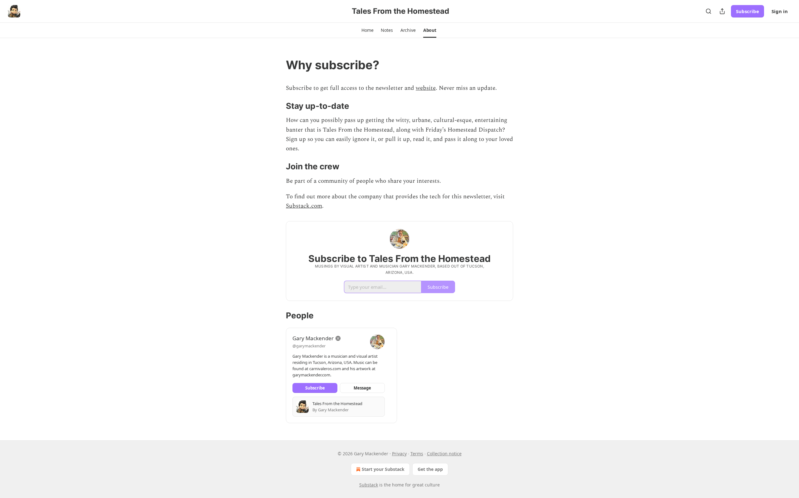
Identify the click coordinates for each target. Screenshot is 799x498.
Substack (368, 485)
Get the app (430, 469)
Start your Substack (383, 469)
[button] (367, 30)
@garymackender (309, 346)
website (426, 88)
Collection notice (444, 454)
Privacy (399, 454)
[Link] (277, 65)
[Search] (708, 11)
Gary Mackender (313, 338)
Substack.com (304, 205)
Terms (416, 454)
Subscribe (747, 11)
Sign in (780, 11)
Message (362, 388)
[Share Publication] (722, 11)
